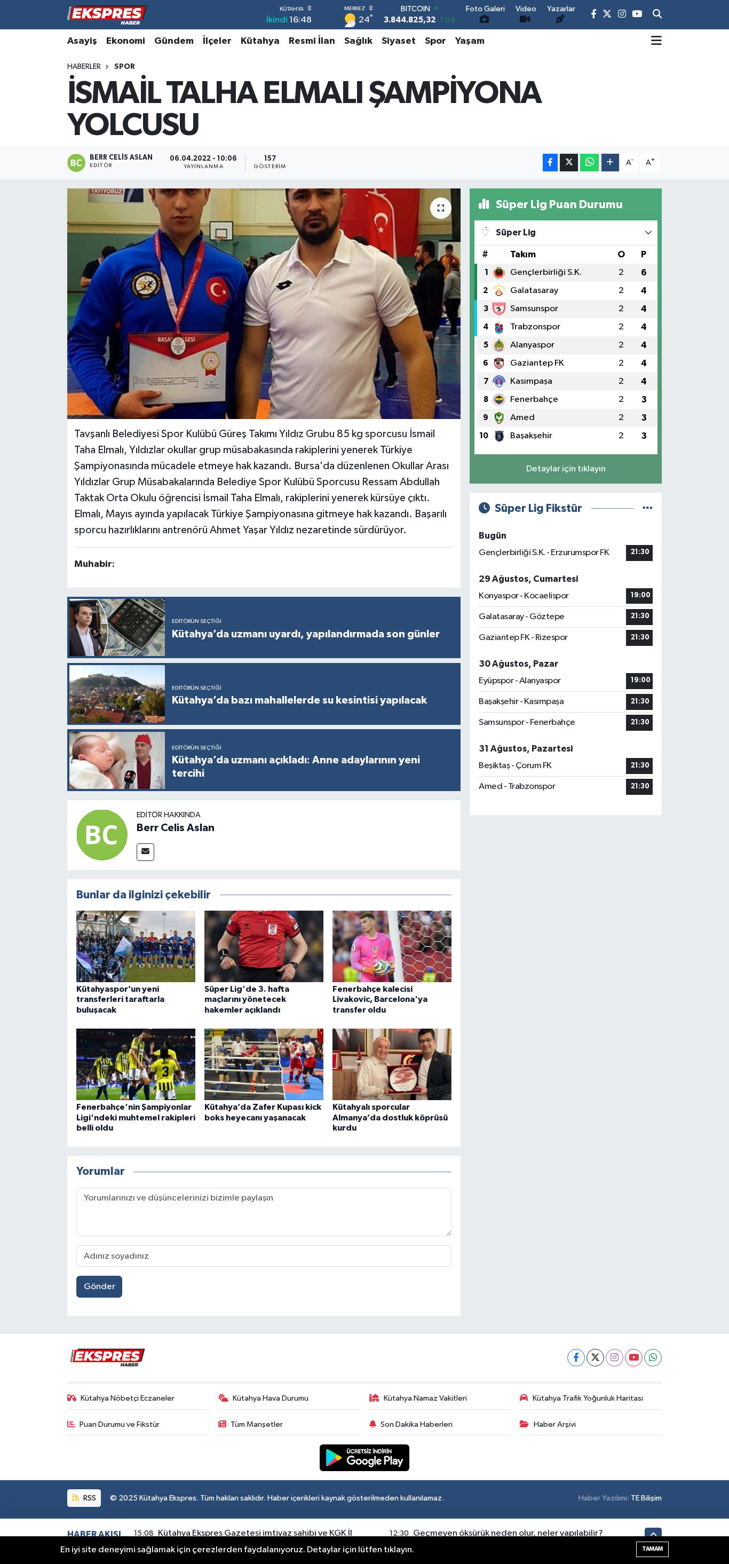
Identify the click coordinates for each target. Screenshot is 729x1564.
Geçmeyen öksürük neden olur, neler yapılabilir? (508, 1533)
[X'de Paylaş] (569, 162)
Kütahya (260, 41)
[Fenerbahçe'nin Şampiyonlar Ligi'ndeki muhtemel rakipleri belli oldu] (135, 1064)
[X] (595, 1357)
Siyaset (399, 41)
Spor (435, 41)
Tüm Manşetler (257, 1424)
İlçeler (217, 41)
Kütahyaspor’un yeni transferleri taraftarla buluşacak (120, 999)
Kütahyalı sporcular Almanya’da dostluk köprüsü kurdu (390, 1117)
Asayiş (82, 41)
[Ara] (657, 15)
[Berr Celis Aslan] (102, 834)
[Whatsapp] (653, 1357)
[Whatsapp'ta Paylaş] (589, 162)
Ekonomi (125, 41)
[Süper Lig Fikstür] (648, 508)
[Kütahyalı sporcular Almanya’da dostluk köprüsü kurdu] (391, 1064)
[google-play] (365, 1457)
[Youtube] (634, 1357)
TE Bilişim (646, 1498)
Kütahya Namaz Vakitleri (425, 1398)
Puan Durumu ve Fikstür (120, 1424)
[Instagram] (614, 1357)
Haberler (84, 66)
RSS (89, 1498)
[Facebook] (576, 1357)
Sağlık (358, 41)
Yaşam (470, 41)
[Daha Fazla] (610, 162)
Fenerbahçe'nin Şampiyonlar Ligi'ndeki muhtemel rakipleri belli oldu (135, 1117)
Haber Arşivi (555, 1424)
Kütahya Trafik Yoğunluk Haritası (588, 1398)
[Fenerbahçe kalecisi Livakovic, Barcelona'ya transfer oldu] (391, 946)
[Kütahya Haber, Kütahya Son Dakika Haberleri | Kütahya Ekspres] (107, 15)
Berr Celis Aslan (176, 828)
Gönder (99, 1286)
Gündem (174, 41)
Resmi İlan (312, 41)
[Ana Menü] (656, 41)
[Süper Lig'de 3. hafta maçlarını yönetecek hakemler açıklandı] (263, 946)
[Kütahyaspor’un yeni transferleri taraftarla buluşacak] (135, 946)
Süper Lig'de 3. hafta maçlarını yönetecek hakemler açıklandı (246, 999)
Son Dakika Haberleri (417, 1424)
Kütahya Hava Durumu (270, 1398)
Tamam (652, 1549)
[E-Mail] (145, 852)
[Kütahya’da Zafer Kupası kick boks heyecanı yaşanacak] (263, 1064)
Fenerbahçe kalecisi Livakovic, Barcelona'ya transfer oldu (379, 999)
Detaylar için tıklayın (566, 468)
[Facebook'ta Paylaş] (550, 162)
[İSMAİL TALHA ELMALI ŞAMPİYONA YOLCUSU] (264, 303)
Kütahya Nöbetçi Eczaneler (128, 1398)
